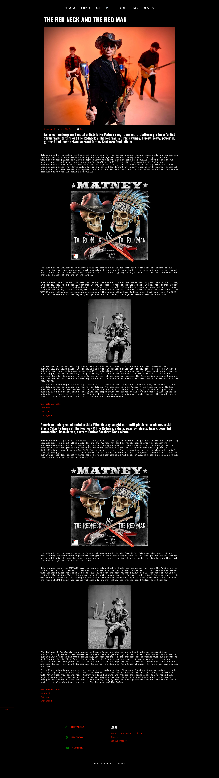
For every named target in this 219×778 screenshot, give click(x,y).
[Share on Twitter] (209, 710)
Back (7, 709)
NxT (98, 7)
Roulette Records (68, 129)
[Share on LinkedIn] (213, 710)
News (135, 7)
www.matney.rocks (50, 404)
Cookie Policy (119, 741)
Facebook (45, 408)
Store (123, 7)
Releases (70, 7)
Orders (114, 737)
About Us (149, 7)
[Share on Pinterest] (217, 710)
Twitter (44, 412)
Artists (85, 7)
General (83, 129)
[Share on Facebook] (205, 710)
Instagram (46, 415)
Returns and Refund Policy (126, 733)
